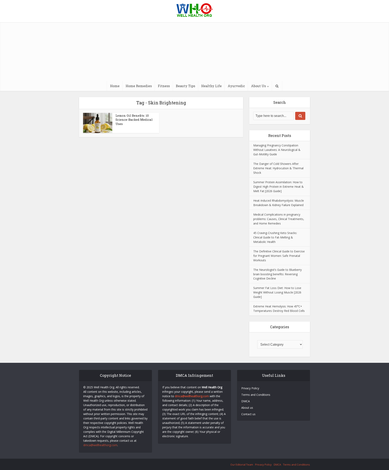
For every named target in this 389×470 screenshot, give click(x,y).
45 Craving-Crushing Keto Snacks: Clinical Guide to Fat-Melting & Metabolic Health (275, 237)
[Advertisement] (194, 50)
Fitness (164, 86)
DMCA (245, 401)
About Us (258, 86)
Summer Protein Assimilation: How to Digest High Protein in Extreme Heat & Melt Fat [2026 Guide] (278, 186)
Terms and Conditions (256, 395)
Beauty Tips (185, 86)
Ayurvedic (236, 86)
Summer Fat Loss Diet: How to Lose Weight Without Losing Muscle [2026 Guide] (277, 292)
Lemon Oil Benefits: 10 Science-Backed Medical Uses (134, 119)
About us (247, 408)
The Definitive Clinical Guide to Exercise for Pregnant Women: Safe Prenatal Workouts (279, 255)
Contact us (248, 414)
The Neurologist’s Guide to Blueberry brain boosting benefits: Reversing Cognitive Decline (277, 274)
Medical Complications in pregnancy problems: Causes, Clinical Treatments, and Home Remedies (278, 219)
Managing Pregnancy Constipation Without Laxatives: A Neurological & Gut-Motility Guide (276, 149)
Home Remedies (139, 86)
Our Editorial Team (241, 464)
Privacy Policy (250, 388)
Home (115, 86)
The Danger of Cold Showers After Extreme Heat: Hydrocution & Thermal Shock (278, 168)
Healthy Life (211, 86)
